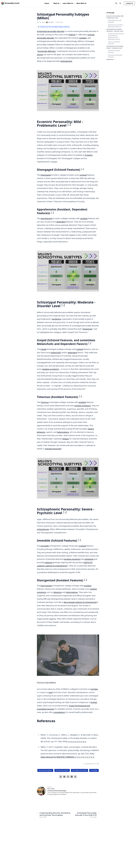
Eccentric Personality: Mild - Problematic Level (115, 17)
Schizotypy (94, 770)
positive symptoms (82, 405)
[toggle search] (116, 3)
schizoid (83, 175)
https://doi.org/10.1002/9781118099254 (57, 757)
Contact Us (129, 3)
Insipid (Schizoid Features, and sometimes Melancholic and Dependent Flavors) (116, 36)
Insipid (43, 349)
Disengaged (46, 175)
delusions (57, 592)
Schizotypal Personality (79, 770)
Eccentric (89, 155)
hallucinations (63, 432)
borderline (56, 319)
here (50, 692)
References (109, 59)
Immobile (45, 546)
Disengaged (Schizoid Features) (114, 21)
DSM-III (72, 34)
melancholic (56, 352)
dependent (61, 221)
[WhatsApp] (75, 776)
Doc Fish (50, 22)
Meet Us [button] (56, 3)
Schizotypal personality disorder (50, 31)
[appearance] (120, 3)
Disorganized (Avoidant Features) (115, 56)
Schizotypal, (88, 329)
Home (47, 3)
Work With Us (81, 3)
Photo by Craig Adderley (46, 682)
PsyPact (93, 702)
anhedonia (89, 559)
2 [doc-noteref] (70, 124)
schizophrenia (66, 61)
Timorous (45, 402)
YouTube (94, 689)
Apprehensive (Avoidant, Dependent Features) (115, 26)
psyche (40, 54)
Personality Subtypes (45, 770)
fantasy (66, 438)
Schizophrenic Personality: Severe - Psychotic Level (114, 47)
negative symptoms (50, 369)
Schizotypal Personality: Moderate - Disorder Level (114, 30)
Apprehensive (46, 218)
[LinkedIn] (71, 776)
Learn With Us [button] (68, 3)
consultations (59, 712)
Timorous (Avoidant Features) (114, 42)
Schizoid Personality (62, 770)
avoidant (83, 38)
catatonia (48, 562)
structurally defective (47, 51)
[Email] (68, 776)
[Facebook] (64, 776)
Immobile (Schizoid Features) (114, 51)
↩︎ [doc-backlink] (69, 741)
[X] (60, 776)
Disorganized (46, 585)
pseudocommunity (53, 448)
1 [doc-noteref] (68, 124)
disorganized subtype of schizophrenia (80, 602)
